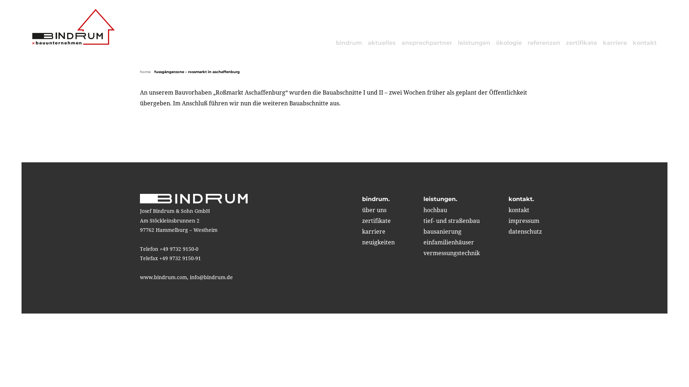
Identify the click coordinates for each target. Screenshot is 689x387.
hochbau (435, 210)
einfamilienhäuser (448, 242)
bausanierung (442, 231)
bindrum (349, 42)
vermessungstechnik (451, 253)
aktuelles (382, 42)
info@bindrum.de (211, 277)
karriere (615, 42)
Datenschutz (525, 231)
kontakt (645, 42)
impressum (523, 221)
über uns (374, 210)
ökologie (509, 42)
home (145, 72)
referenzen (544, 42)
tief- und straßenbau (451, 221)
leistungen (474, 42)
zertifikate (581, 42)
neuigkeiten (378, 242)
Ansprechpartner (427, 42)
